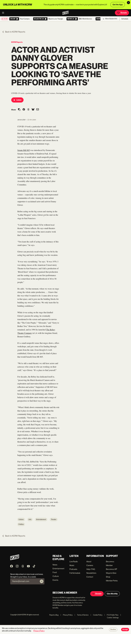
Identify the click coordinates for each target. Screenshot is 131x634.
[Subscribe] (41, 581)
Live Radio (73, 561)
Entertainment (41, 519)
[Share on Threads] (28, 109)
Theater (53, 519)
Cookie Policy (96, 615)
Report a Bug (53, 615)
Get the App (118, 4)
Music (71, 565)
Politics (21, 524)
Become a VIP (111, 569)
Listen (18, 100)
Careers (89, 565)
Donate (124, 13)
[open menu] (4, 13)
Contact (89, 577)
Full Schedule (74, 573)
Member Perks (112, 581)
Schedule (124, 19)
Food (55, 572)
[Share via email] (37, 109)
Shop (108, 577)
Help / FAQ (90, 569)
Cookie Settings (113, 618)
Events (55, 580)
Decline (113, 630)
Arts (30, 519)
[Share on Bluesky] (33, 109)
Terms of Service (82, 615)
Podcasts (73, 569)
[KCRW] (14, 559)
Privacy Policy (67, 615)
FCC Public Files (111, 615)
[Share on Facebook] (24, 109)
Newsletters (91, 573)
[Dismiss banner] (128, 2)
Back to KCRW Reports (15, 32)
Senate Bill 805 (23, 150)
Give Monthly (112, 594)
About (88, 561)
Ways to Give (111, 573)
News (55, 565)
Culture (21, 519)
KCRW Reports (17, 42)
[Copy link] (19, 109)
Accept (125, 630)
